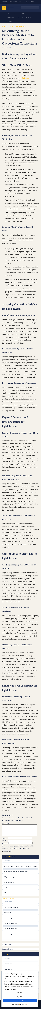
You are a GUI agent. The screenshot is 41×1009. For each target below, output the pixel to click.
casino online (8, 964)
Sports (20, 17)
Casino (28, 17)
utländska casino (9, 882)
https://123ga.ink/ (8, 949)
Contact (28, 3)
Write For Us (30, 1)
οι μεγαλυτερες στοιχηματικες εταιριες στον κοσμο (20, 866)
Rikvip (5, 887)
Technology (10, 17)
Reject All (20, 997)
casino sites (7, 912)
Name (5, 838)
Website (5, 843)
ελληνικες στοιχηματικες (12, 877)
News (15, 13)
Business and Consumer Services (16, 26)
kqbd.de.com (27, 78)
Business (23, 13)
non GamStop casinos (11, 907)
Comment (6, 823)
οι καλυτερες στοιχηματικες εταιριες (16, 871)
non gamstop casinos (10, 918)
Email (4, 841)
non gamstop (7, 944)
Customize (20, 992)
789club (6, 893)
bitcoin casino (8, 969)
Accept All (20, 1001)
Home (8, 13)
